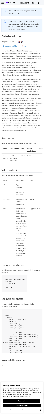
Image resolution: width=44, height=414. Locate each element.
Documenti (24, 2)
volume (32, 185)
